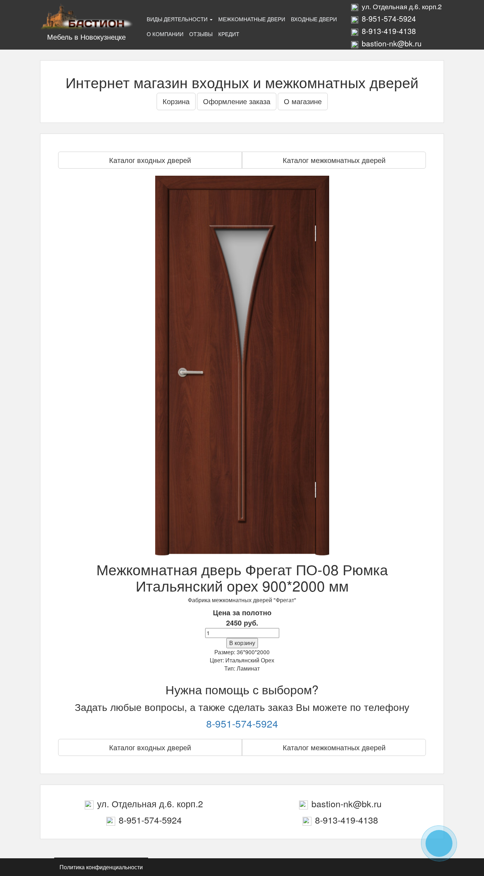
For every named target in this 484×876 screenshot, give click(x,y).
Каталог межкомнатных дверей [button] (334, 160)
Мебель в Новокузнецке (86, 37)
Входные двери (314, 19)
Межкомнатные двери (251, 19)
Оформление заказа (236, 101)
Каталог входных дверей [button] (150, 160)
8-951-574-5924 (242, 723)
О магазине (303, 101)
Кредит (228, 34)
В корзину (242, 643)
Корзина (176, 101)
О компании (165, 34)
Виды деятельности (178, 19)
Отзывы (201, 34)
